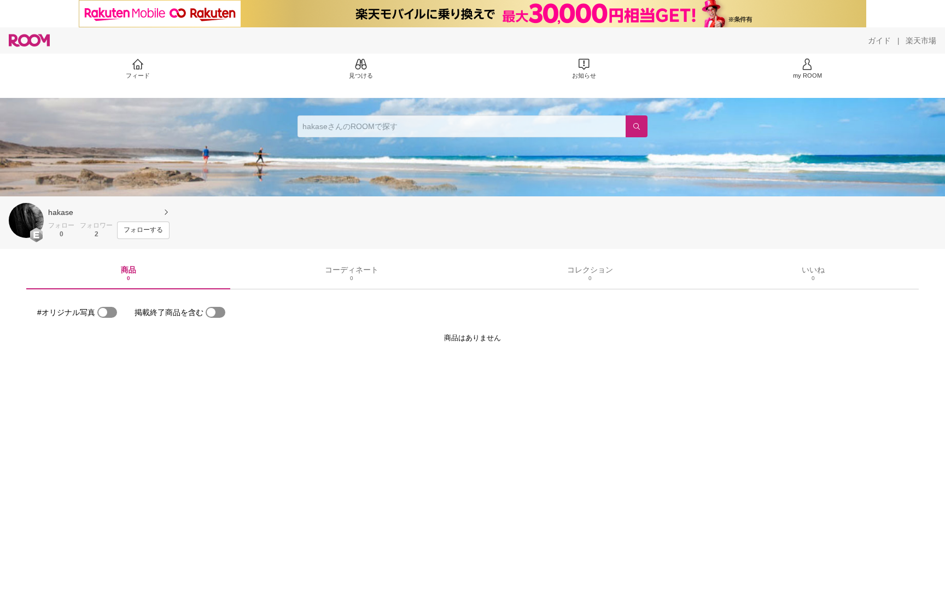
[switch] (107, 312)
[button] (26, 220)
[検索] (637, 126)
